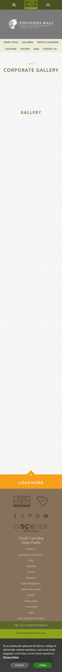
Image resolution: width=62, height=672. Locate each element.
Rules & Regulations (31, 583)
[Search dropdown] (14, 4)
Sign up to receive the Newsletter (31, 625)
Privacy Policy (31, 600)
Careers (31, 572)
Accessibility (31, 606)
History (25, 48)
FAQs (36, 48)
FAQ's (31, 560)
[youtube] (45, 516)
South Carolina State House (31, 618)
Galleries (27, 42)
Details (19, 665)
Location (11, 48)
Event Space (11, 42)
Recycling (31, 566)
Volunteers (31, 577)
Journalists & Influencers (31, 554)
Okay (42, 665)
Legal (31, 612)
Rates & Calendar (47, 42)
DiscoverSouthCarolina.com (31, 633)
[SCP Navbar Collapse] (48, 4)
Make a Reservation (31, 589)
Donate (31, 595)
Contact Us (50, 48)
